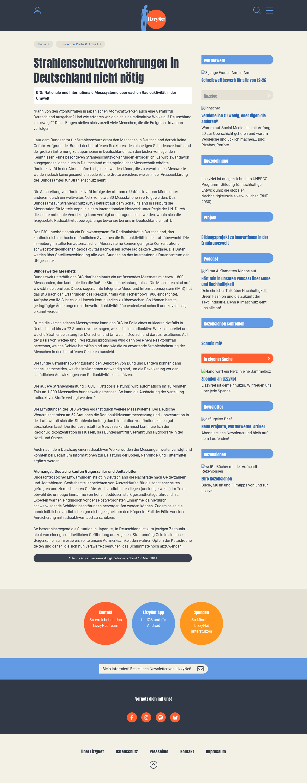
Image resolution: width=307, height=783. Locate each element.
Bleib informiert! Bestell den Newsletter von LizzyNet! (146, 669)
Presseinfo (159, 751)
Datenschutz (127, 751)
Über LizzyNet (92, 751)
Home (42, 44)
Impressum (216, 751)
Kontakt (187, 751)
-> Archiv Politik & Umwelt (79, 44)
